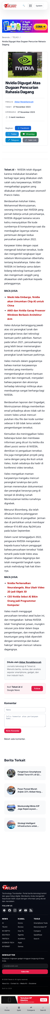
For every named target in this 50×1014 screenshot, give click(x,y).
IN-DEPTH (6, 931)
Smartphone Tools (40, 923)
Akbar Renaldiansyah (24, 102)
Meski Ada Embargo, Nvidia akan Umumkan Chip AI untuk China (25, 301)
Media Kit (23, 983)
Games (20, 946)
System (39, 5)
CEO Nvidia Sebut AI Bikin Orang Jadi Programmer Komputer (22, 601)
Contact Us (15, 983)
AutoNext (21, 939)
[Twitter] (20, 910)
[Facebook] (9, 910)
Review (20, 927)
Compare (37, 931)
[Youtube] (25, 910)
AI (3, 923)
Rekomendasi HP (40, 927)
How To (21, 931)
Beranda (6, 37)
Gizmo (20, 923)
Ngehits (21, 935)
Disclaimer (32, 983)
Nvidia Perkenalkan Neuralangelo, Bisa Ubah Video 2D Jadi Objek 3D (25, 587)
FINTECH (5, 939)
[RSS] (31, 910)
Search (36, 939)
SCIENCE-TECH (8, 943)
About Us (5, 983)
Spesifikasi (38, 935)
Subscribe (25, 972)
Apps (20, 943)
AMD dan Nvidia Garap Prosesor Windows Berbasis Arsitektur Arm (26, 314)
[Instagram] (15, 910)
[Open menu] (30, 5)
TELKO (15, 37)
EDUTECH (6, 935)
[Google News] (4, 910)
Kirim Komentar (12, 731)
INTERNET (6, 946)
